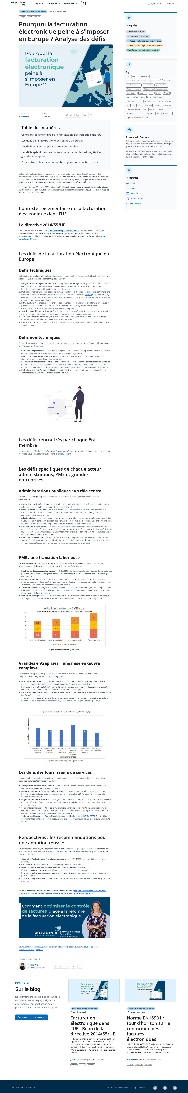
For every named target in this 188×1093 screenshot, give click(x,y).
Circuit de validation (134, 85)
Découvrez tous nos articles (31, 1017)
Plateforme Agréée (133, 109)
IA (140, 101)
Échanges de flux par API (138, 36)
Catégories (52, 3)
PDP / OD (148, 105)
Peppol (157, 105)
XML (147, 117)
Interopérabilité (34, 16)
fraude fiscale (131, 101)
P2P (134, 105)
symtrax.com (157, 3)
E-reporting (142, 93)
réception (130, 113)
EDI (151, 93)
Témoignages (135, 204)
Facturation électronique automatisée (33, 12)
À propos (40, 3)
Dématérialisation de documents (155, 89)
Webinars (134, 193)
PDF (140, 105)
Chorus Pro (167, 81)
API (128, 77)
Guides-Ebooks (136, 198)
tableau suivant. (64, 454)
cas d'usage (155, 81)
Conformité (148, 85)
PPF (144, 109)
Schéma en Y (167, 113)
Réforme (140, 113)
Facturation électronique (135, 97)
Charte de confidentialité (117, 1087)
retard (161, 109)
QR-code (152, 109)
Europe (22, 16)
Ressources (69, 3)
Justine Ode (24, 116)
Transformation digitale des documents (145, 45)
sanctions (149, 113)
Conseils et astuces (136, 31)
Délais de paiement (133, 89)
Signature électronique (135, 117)
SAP (157, 113)
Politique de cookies (138, 1087)
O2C (128, 105)
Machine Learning (165, 101)
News (132, 183)
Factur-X (88, 294)
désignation (131, 93)
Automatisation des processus (137, 81)
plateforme (167, 105)
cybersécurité (160, 85)
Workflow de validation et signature (143, 50)
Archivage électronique (140, 77)
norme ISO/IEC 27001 (86, 816)
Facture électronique (154, 97)
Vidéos (133, 188)
